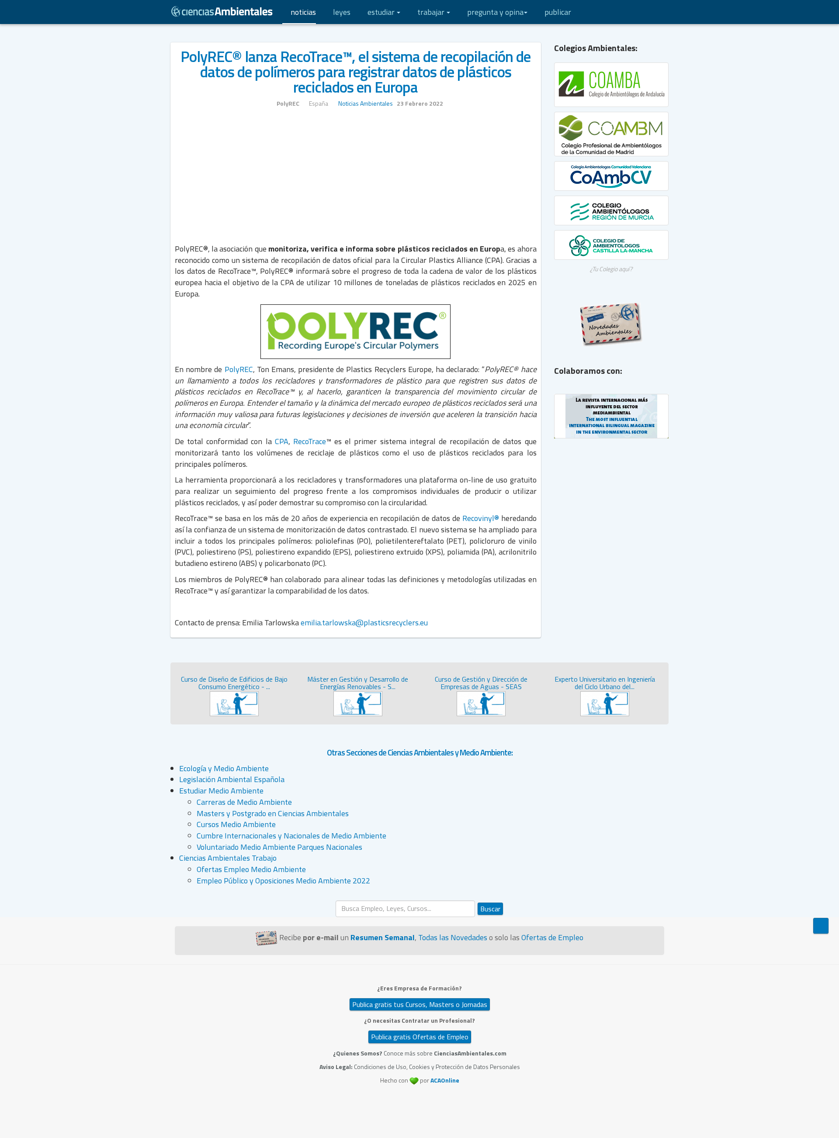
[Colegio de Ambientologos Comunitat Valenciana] (611, 176)
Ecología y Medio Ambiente (224, 768)
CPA (281, 441)
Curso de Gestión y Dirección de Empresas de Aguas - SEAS (481, 683)
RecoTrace (309, 441)
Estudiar (381, 12)
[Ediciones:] (649, 12)
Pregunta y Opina (495, 12)
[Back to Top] (821, 926)
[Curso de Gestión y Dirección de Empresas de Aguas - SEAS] (481, 703)
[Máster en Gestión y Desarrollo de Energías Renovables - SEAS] (358, 703)
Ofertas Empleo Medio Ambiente (251, 869)
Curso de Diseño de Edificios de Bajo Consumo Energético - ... (234, 683)
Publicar (557, 12)
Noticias (303, 12)
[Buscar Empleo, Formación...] (631, 12)
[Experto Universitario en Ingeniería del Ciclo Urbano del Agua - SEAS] (605, 703)
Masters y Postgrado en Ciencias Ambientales (273, 813)
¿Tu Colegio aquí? (611, 268)
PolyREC (239, 369)
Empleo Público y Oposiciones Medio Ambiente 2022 (283, 880)
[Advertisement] (356, 180)
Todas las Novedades (452, 937)
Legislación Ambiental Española (231, 779)
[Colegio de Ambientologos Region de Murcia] (611, 210)
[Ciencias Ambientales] (222, 10)
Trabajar (431, 12)
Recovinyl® (480, 518)
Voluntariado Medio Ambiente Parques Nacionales (279, 847)
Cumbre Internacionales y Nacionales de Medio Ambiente (291, 835)
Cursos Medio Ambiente (236, 824)
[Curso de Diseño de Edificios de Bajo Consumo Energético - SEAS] (234, 703)
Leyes (341, 12)
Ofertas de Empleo (552, 937)
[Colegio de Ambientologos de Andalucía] (611, 84)
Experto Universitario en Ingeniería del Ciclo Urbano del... (605, 683)
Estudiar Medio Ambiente (221, 791)
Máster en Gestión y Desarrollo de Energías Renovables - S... (357, 683)
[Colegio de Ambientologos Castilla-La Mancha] (611, 245)
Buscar (490, 909)
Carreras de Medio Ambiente (244, 802)
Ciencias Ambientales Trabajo (228, 858)
